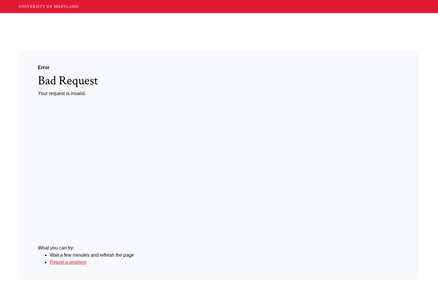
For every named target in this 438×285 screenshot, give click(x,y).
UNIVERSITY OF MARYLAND (49, 6)
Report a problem (68, 262)
